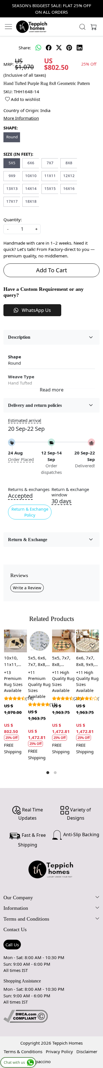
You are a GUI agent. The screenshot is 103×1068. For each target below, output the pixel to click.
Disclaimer (86, 1051)
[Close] (96, 6)
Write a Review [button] (27, 587)
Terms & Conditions (23, 1051)
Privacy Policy (59, 1051)
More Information (21, 118)
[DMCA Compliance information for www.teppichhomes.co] (25, 1015)
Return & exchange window (70, 492)
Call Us (12, 944)
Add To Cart (51, 270)
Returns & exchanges (28, 489)
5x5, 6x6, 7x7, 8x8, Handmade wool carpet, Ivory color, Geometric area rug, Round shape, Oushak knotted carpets (39, 661)
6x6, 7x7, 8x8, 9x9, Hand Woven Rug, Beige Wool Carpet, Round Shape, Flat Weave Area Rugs (87, 661)
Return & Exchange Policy (29, 512)
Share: (25, 47)
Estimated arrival (24, 420)
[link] (82, 27)
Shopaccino (39, 1061)
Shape (14, 357)
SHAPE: (10, 128)
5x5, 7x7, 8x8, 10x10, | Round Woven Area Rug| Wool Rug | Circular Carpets (63, 661)
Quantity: (12, 219)
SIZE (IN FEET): (18, 154)
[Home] (32, 26)
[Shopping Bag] (92, 27)
